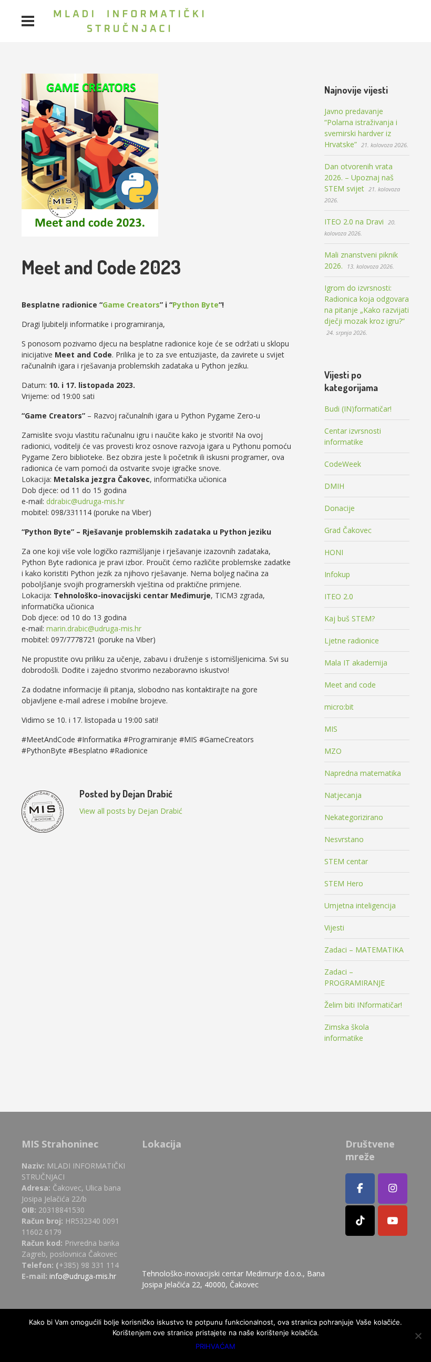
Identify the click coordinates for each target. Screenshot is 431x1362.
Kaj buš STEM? (349, 618)
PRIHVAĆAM (215, 1346)
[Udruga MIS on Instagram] (392, 1188)
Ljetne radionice (351, 641)
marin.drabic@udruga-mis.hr (93, 628)
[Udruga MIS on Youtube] (392, 1220)
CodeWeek (342, 464)
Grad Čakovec (348, 530)
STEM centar (346, 861)
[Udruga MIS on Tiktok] (360, 1220)
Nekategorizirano (353, 817)
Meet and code (350, 685)
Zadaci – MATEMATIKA (364, 950)
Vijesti (334, 928)
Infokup (337, 574)
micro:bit (339, 707)
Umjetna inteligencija (360, 905)
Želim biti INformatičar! (363, 1005)
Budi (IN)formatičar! (358, 409)
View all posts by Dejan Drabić (130, 811)
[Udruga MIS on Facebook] (360, 1188)
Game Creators (131, 305)
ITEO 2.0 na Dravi (354, 222)
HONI (333, 552)
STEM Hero (343, 883)
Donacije (339, 508)
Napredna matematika (362, 773)
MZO (333, 751)
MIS (330, 729)
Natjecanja (343, 795)
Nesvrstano (344, 839)
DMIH (334, 486)
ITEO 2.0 (338, 596)
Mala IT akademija (355, 663)
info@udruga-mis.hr (82, 1276)
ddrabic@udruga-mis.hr (85, 501)
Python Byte (195, 305)
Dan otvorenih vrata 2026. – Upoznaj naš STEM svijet (359, 177)
